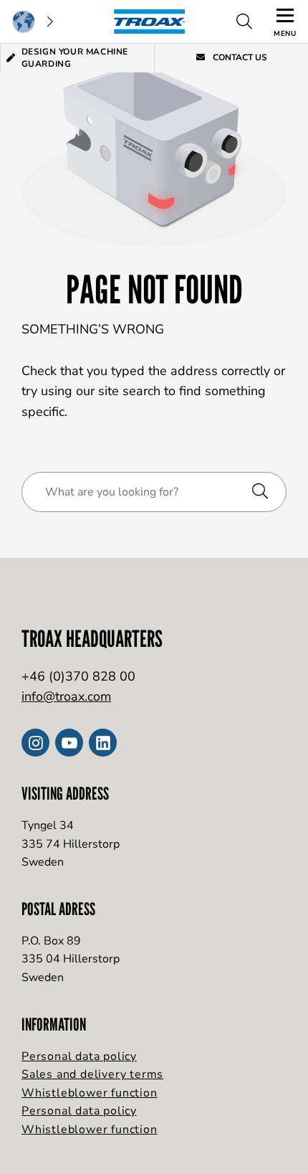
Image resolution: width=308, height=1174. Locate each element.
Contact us (239, 57)
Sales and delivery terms (92, 1074)
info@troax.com (66, 696)
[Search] (244, 21)
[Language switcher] (32, 21)
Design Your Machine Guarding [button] (74, 58)
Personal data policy (79, 1056)
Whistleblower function (89, 1093)
